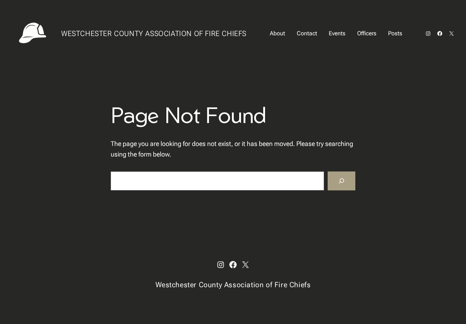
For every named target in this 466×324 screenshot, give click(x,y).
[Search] (341, 180)
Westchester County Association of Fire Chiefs (153, 33)
